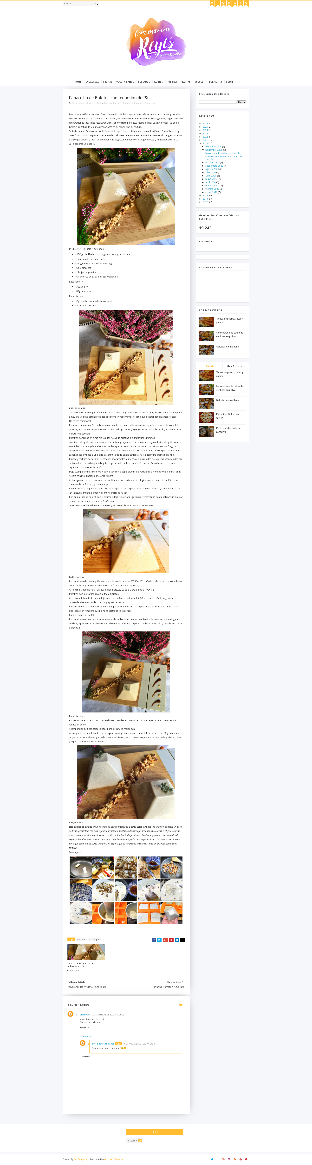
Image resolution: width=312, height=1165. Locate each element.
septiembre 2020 (214, 165)
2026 (205, 123)
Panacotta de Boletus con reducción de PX (80, 964)
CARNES (158, 81)
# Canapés (94, 939)
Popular (211, 366)
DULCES (199, 81)
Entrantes (128, 102)
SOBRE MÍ (231, 81)
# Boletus (81, 939)
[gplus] (223, 3)
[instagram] (229, 3)
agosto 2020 (212, 168)
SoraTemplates (81, 1159)
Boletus (108, 102)
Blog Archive (234, 366)
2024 (205, 130)
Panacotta (150, 102)
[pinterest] (246, 3)
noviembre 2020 (214, 149)
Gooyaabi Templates (114, 1159)
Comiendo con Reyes (103, 1044)
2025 (205, 126)
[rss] (234, 3)
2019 (205, 195)
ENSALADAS (92, 81)
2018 (205, 198)
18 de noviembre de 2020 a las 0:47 (140, 1043)
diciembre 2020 (213, 146)
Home (78, 81)
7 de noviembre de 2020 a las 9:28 (107, 1014)
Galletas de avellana (227, 346)
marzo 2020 (212, 185)
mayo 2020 (211, 178)
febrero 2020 (212, 188)
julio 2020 (210, 172)
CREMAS (107, 81)
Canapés (117, 102)
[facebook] (217, 3)
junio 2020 (211, 175)
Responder (85, 1027)
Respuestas (89, 1036)
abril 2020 (210, 182)
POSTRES (172, 81)
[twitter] (212, 3)
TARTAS (186, 81)
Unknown (85, 1015)
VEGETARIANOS (125, 81)
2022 (205, 136)
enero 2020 (211, 192)
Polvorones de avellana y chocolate (223, 153)
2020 (205, 143)
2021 (205, 139)
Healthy (132, 1141)
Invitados (138, 102)
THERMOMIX (214, 81)
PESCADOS (144, 81)
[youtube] (240, 3)
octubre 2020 (212, 162)
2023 (205, 133)
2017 (205, 201)
